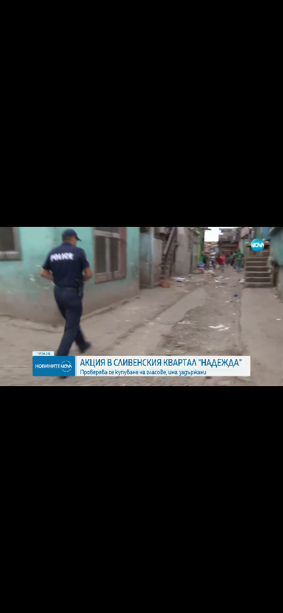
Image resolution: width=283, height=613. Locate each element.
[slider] (67, 578)
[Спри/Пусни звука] (50, 596)
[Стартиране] (22, 596)
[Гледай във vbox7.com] (259, 596)
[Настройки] (257, 23)
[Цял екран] (231, 596)
